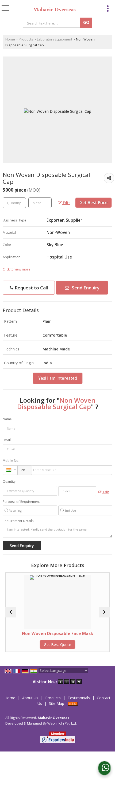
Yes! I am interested (57, 378)
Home (10, 39)
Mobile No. (11, 460)
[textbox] (52, 23)
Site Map (56, 703)
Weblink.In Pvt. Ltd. (62, 723)
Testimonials (79, 697)
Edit (66, 202)
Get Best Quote (57, 644)
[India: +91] (10, 470)
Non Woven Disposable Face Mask (57, 633)
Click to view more (16, 269)
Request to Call (31, 288)
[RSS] (73, 703)
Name (7, 419)
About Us (30, 697)
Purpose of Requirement (21, 502)
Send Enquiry (85, 288)
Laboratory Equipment (54, 39)
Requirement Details (18, 521)
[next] (104, 612)
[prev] (10, 612)
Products (26, 39)
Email (7, 440)
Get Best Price (93, 202)
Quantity (9, 481)
